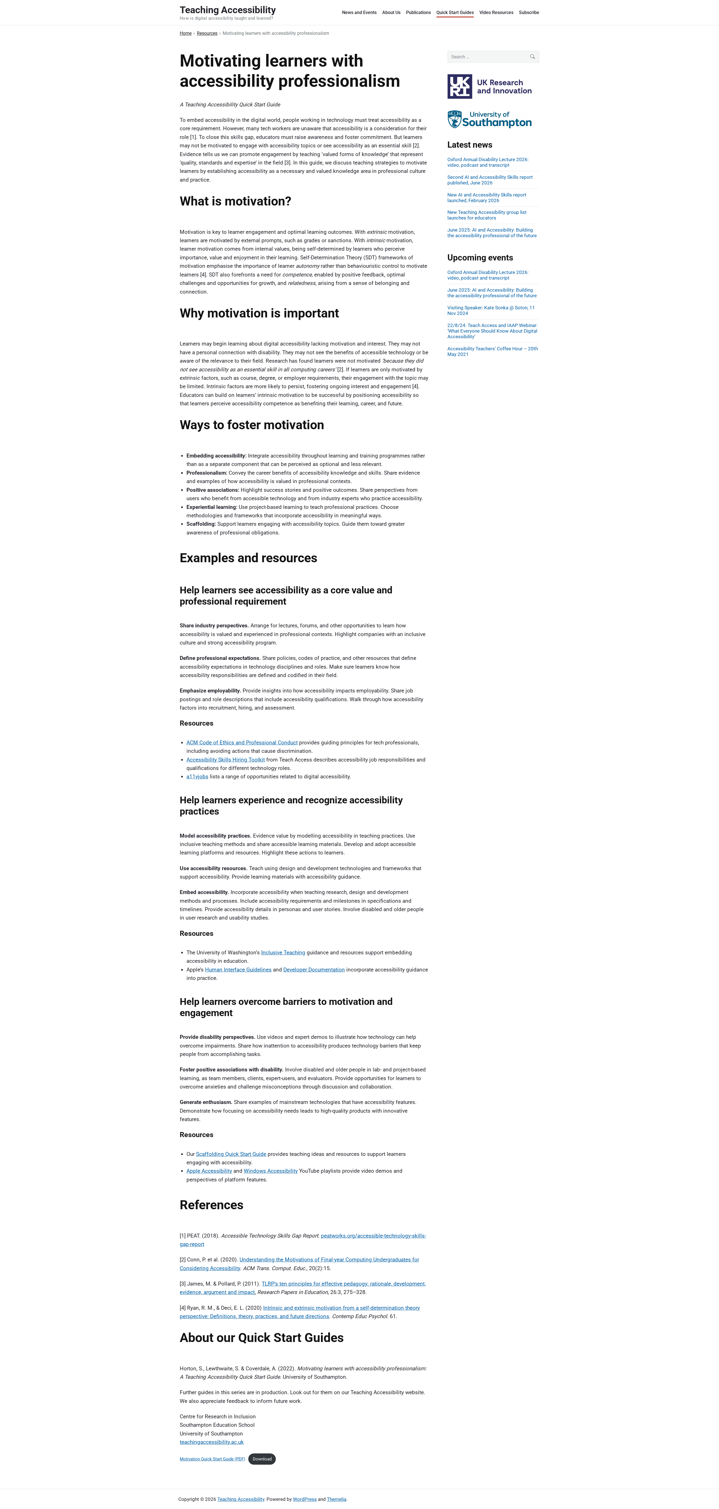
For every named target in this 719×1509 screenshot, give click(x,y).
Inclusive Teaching (283, 952)
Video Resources (496, 12)
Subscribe (529, 12)
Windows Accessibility (271, 1171)
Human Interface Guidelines (238, 969)
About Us (391, 12)
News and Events (359, 12)
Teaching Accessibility (240, 1499)
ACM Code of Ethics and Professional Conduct (242, 742)
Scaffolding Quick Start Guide (231, 1154)
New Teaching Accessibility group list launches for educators (487, 215)
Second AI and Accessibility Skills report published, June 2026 (490, 180)
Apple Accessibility (209, 1171)
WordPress (305, 1499)
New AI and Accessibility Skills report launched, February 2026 (486, 197)
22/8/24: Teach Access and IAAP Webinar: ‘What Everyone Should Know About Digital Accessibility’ (492, 331)
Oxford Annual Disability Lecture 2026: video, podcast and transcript (488, 162)
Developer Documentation (314, 969)
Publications (418, 12)
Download (262, 1459)
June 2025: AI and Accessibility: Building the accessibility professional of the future (492, 232)
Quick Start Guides (455, 12)
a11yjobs (197, 776)
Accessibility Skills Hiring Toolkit (225, 759)
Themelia (336, 1499)
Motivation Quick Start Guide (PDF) (212, 1459)
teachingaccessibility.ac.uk (212, 1442)
